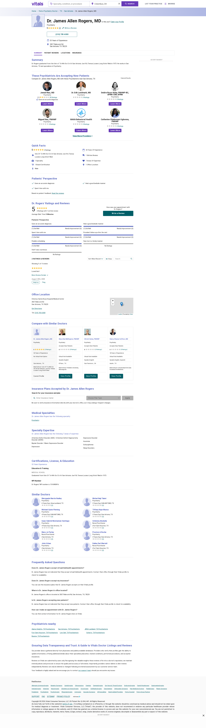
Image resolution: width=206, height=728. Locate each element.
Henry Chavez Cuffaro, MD (119, 339)
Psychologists (55, 692)
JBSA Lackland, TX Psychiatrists (96, 629)
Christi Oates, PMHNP (91, 339)
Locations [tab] (65, 53)
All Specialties (101, 692)
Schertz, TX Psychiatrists (95, 633)
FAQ (43, 696)
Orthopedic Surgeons (121, 689)
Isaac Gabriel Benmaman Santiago (55, 521)
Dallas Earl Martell (99, 543)
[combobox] (68, 3)
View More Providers (82, 136)
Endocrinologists (129, 685)
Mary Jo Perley (48, 532)
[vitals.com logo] (38, 4)
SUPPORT (36, 696)
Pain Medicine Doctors (137, 689)
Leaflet (120, 314)
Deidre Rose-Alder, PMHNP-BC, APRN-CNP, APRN (115, 94)
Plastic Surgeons (161, 689)
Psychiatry (35, 420)
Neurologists (55, 689)
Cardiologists (68, 685)
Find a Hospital (129, 692)
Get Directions (37, 309)
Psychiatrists (44, 692)
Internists (46, 689)
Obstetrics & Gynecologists (70, 689)
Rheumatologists (67, 692)
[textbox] (68, 3)
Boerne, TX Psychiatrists (40, 636)
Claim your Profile (117, 22)
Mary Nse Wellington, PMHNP (69, 339)
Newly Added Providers (115, 692)
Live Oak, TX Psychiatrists (69, 633)
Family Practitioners (143, 685)
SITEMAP (51, 696)
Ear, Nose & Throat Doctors (113, 685)
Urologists (78, 692)
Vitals (131, 314)
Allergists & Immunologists (40, 685)
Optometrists (108, 689)
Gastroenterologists (157, 685)
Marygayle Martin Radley (52, 498)
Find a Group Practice (143, 692)
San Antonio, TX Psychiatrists (69, 629)
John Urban (46, 543)
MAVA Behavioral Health (81, 119)
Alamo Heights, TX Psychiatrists (43, 629)
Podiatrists (35, 692)
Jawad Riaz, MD (47, 93)
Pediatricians (150, 689)
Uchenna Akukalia (99, 521)
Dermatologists (98, 685)
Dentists (88, 685)
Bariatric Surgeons (56, 685)
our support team (84, 670)
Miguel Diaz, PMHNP (47, 119)
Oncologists (84, 689)
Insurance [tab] (77, 53)
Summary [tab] (38, 53)
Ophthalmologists (96, 689)
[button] (121, 304)
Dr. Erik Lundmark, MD (81, 93)
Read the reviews (58, 193)
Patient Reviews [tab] (51, 53)
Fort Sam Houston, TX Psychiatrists (45, 633)
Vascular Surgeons (89, 692)
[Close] (203, 716)
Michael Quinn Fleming (51, 510)
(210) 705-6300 (40, 313)
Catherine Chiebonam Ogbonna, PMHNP (115, 120)
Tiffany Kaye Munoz (100, 510)
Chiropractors (79, 685)
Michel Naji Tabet (99, 498)
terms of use (67, 704)
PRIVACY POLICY (63, 696)
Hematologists (36, 689)
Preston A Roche (99, 532)
